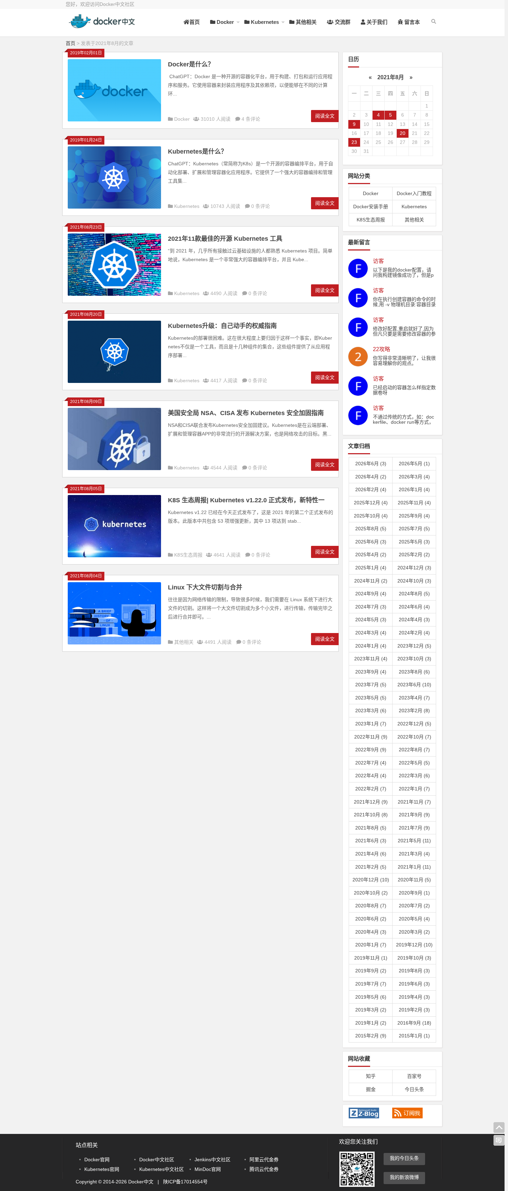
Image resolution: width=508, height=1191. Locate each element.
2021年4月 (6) (370, 853)
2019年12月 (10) (414, 944)
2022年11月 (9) (370, 737)
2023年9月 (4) (370, 672)
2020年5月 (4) (414, 919)
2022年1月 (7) (414, 788)
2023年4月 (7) (414, 697)
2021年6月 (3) (370, 840)
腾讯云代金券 (264, 1169)
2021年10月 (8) (371, 814)
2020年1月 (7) (370, 944)
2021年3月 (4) (414, 853)
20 (402, 133)
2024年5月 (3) (370, 619)
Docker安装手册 (370, 206)
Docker (224, 22)
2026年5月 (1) (414, 463)
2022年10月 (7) (414, 737)
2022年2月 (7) (370, 788)
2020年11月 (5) (414, 879)
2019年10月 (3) (414, 958)
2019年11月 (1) (370, 958)
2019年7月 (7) (370, 984)
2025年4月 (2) (370, 554)
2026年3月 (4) (414, 476)
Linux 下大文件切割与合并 (205, 587)
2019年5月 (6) (370, 997)
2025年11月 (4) (414, 502)
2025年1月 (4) (370, 567)
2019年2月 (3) (414, 1010)
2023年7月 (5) (370, 684)
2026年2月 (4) (370, 489)
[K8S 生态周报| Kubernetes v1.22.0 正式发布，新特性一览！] (114, 555)
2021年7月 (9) (414, 828)
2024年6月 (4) (414, 607)
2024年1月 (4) (370, 646)
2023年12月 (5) (414, 646)
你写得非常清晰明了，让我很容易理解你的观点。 (404, 360)
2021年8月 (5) (370, 828)
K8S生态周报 (188, 555)
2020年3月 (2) (414, 932)
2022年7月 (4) (370, 763)
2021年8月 (390, 77)
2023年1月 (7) (370, 723)
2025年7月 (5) (414, 528)
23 (354, 142)
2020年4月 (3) (370, 932)
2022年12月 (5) (414, 723)
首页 (194, 22)
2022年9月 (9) (370, 749)
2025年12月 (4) (371, 502)
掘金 (371, 1089)
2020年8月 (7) (370, 905)
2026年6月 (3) (370, 463)
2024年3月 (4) (370, 632)
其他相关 (305, 22)
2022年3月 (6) (414, 775)
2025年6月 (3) (370, 541)
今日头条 (414, 1089)
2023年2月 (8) (414, 710)
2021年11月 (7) (414, 802)
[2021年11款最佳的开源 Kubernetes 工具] (114, 294)
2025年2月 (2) (414, 554)
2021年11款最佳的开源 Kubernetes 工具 (225, 238)
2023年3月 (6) (370, 710)
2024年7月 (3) (370, 607)
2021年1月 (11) (414, 867)
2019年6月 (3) (414, 984)
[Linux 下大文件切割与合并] (114, 642)
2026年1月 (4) (414, 489)
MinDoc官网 (208, 1169)
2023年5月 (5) (370, 697)
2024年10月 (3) (414, 581)
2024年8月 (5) (414, 593)
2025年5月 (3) (414, 541)
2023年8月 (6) (414, 672)
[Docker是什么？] (114, 119)
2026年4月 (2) (370, 476)
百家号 (414, 1076)
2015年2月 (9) (370, 1035)
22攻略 (381, 349)
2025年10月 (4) (371, 516)
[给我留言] (499, 1140)
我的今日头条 (404, 1158)
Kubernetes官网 (101, 1169)
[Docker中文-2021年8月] (104, 26)
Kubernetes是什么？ (197, 151)
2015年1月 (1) (414, 1035)
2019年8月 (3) (414, 970)
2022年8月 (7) (414, 749)
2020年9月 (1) (414, 893)
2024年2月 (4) (414, 632)
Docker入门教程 (414, 193)
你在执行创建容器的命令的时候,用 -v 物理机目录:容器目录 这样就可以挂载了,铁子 (404, 304)
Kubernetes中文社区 (161, 1169)
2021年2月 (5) (370, 867)
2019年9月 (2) (370, 970)
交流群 (341, 22)
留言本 (411, 22)
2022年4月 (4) (370, 775)
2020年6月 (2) (370, 919)
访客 (378, 261)
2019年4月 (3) (414, 997)
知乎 (371, 1076)
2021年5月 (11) (414, 840)
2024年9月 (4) (370, 593)
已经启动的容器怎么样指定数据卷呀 (404, 390)
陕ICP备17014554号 (185, 1181)
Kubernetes (264, 22)
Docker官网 (97, 1159)
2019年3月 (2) (370, 1010)
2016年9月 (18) (414, 1023)
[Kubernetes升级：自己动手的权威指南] (114, 381)
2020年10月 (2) (371, 893)
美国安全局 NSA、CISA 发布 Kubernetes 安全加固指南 (246, 413)
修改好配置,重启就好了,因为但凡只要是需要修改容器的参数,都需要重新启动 (404, 334)
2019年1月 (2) (370, 1023)
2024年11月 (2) (370, 581)
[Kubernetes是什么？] (114, 207)
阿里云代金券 (264, 1159)
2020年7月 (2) (414, 905)
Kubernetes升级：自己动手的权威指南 (222, 325)
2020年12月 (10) (370, 879)
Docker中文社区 (156, 1159)
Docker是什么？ (191, 64)
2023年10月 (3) (414, 658)
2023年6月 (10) (414, 684)
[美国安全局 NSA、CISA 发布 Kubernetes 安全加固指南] (114, 468)
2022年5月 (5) (414, 763)
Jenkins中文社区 (213, 1159)
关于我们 (376, 22)
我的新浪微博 (404, 1177)
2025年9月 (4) (414, 516)
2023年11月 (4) (370, 658)
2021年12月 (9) (371, 802)
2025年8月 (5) (370, 528)
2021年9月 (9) (414, 814)
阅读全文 (325, 116)
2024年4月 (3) (414, 619)
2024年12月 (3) (414, 567)
